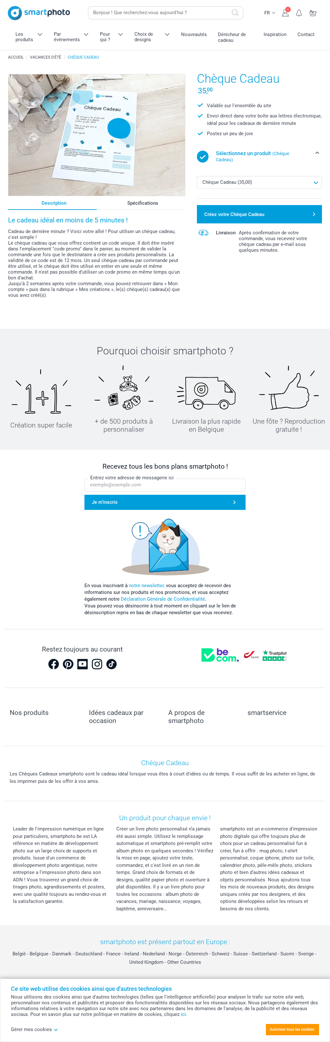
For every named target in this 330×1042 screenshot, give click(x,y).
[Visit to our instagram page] (97, 664)
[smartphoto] (39, 13)
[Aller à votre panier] (313, 12)
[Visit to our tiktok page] (111, 664)
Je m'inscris (105, 502)
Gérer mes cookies (31, 1029)
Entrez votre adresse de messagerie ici (132, 478)
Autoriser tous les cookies (292, 1029)
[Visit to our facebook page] (53, 664)
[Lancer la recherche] (235, 13)
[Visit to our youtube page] (82, 664)
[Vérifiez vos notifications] (299, 12)
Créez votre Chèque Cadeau (234, 214)
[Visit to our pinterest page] (68, 664)
